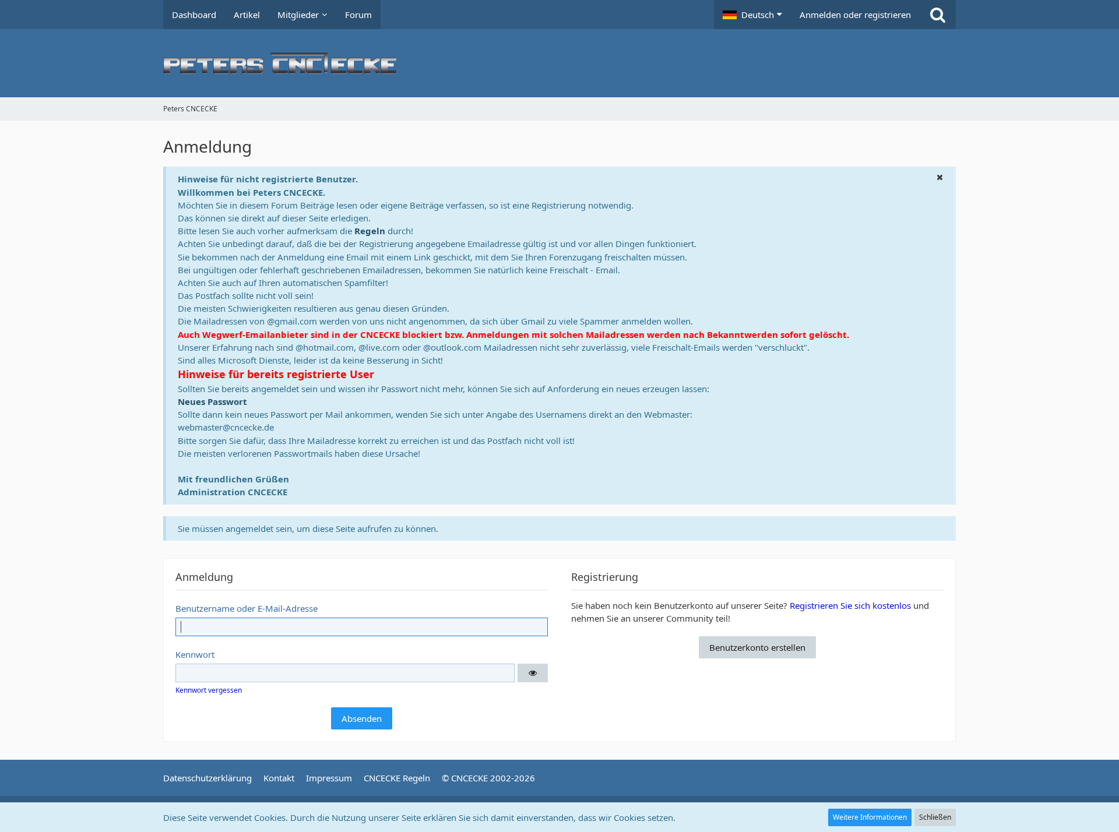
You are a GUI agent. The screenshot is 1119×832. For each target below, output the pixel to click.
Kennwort (194, 654)
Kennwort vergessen (208, 690)
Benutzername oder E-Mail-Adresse (246, 608)
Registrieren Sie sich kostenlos (850, 605)
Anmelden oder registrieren (855, 14)
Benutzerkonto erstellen (757, 647)
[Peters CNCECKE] (559, 63)
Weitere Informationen (870, 817)
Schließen (935, 817)
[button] (752, 14)
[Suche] (938, 14)
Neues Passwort (212, 401)
